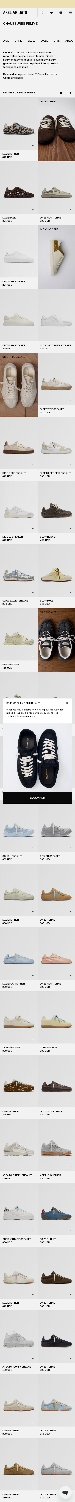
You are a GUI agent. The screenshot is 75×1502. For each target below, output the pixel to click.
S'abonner (37, 798)
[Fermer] (67, 703)
